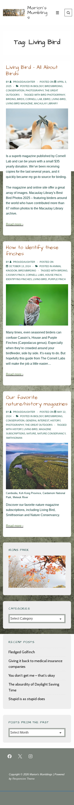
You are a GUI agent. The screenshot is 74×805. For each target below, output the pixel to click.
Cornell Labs (35, 275)
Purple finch (57, 279)
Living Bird (59, 99)
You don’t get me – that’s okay (31, 675)
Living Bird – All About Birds (32, 70)
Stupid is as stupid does (26, 699)
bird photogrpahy (53, 94)
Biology (38, 86)
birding (11, 99)
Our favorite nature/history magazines (37, 400)
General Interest (37, 420)
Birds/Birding (53, 86)
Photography (35, 90)
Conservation (15, 90)
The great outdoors (38, 425)
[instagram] (30, 756)
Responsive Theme (23, 778)
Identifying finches (19, 279)
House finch (53, 275)
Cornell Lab (33, 99)
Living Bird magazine (19, 103)
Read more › (14, 224)
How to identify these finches (32, 250)
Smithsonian (14, 438)
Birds (20, 99)
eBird (47, 99)
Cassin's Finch (15, 275)
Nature (31, 433)
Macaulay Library (46, 103)
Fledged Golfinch (21, 652)
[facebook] (9, 756)
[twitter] (20, 756)
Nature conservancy (51, 433)
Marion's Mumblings (37, 13)
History (55, 420)
